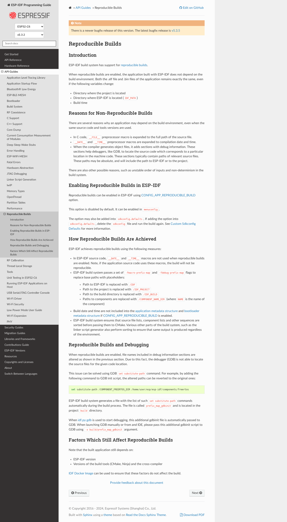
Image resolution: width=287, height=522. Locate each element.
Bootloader (13, 101)
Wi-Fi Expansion (17, 315)
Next (195, 492)
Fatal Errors (13, 162)
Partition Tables (16, 202)
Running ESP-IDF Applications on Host (27, 285)
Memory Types (16, 191)
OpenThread (14, 197)
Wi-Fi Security (15, 304)
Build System (14, 106)
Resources (10, 356)
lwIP (9, 185)
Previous (80, 492)
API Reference (12, 60)
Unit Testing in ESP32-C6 (22, 277)
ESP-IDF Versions (14, 350)
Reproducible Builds (19, 214)
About (8, 367)
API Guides (11, 71)
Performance (14, 208)
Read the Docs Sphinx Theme (146, 515)
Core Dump (14, 129)
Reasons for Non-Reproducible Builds (30, 225)
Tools (10, 271)
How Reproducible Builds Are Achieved (31, 240)
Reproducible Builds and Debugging (29, 245)
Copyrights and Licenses (18, 362)
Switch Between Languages (20, 373)
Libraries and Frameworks (19, 339)
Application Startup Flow (22, 83)
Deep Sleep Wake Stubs (21, 144)
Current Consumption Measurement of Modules (29, 137)
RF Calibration (15, 260)
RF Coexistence (16, 112)
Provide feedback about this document (136, 482)
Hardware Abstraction (20, 167)
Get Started (11, 54)
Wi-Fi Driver (14, 298)
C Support (13, 118)
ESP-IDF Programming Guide (30, 5)
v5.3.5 (176, 30)
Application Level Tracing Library (26, 77)
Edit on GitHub (193, 7)
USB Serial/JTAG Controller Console (28, 292)
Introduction (17, 220)
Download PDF (194, 515)
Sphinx (87, 515)
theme (107, 515)
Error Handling (15, 150)
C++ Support (14, 124)
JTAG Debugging (17, 173)
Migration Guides (14, 333)
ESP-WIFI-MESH (17, 156)
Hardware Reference (16, 65)
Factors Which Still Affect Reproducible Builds (31, 253)
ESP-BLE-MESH (16, 95)
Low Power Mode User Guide (24, 310)
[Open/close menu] (2, 72)
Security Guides (13, 327)
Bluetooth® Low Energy (21, 89)
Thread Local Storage (19, 266)
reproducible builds (134, 65)
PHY (9, 321)
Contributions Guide (16, 344)
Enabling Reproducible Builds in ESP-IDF (30, 233)
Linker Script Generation (21, 179)
